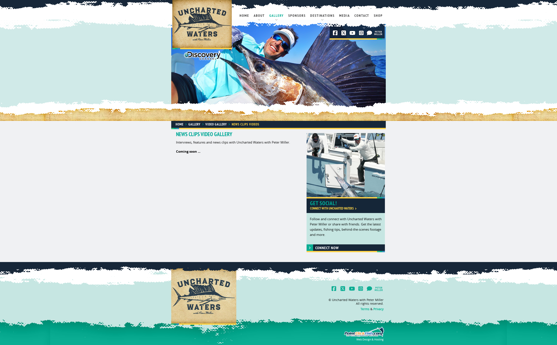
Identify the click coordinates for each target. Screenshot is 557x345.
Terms (365, 309)
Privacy (378, 309)
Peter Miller (379, 33)
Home (244, 15)
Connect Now (327, 247)
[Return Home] (202, 25)
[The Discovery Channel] (202, 56)
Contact (361, 15)
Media (344, 15)
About (259, 15)
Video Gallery (216, 124)
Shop (378, 15)
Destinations (322, 15)
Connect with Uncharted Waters (332, 208)
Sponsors (297, 15)
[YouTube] (352, 33)
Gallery (276, 15)
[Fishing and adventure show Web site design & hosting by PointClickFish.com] (364, 336)
